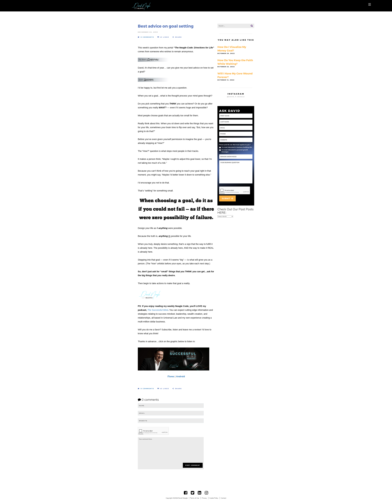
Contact (223, 498)
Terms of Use (194, 498)
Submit (226, 198)
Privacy (204, 498)
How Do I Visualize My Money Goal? (231, 48)
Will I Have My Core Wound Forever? (235, 75)
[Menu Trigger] (369, 4)
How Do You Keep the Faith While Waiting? (235, 62)
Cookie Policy (213, 498)
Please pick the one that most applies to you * (235, 145)
